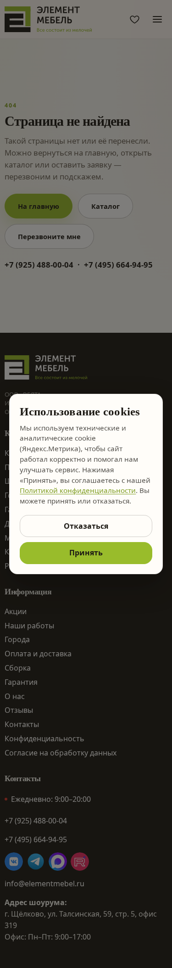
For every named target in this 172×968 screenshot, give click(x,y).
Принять (86, 553)
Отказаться (86, 526)
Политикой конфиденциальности (78, 490)
